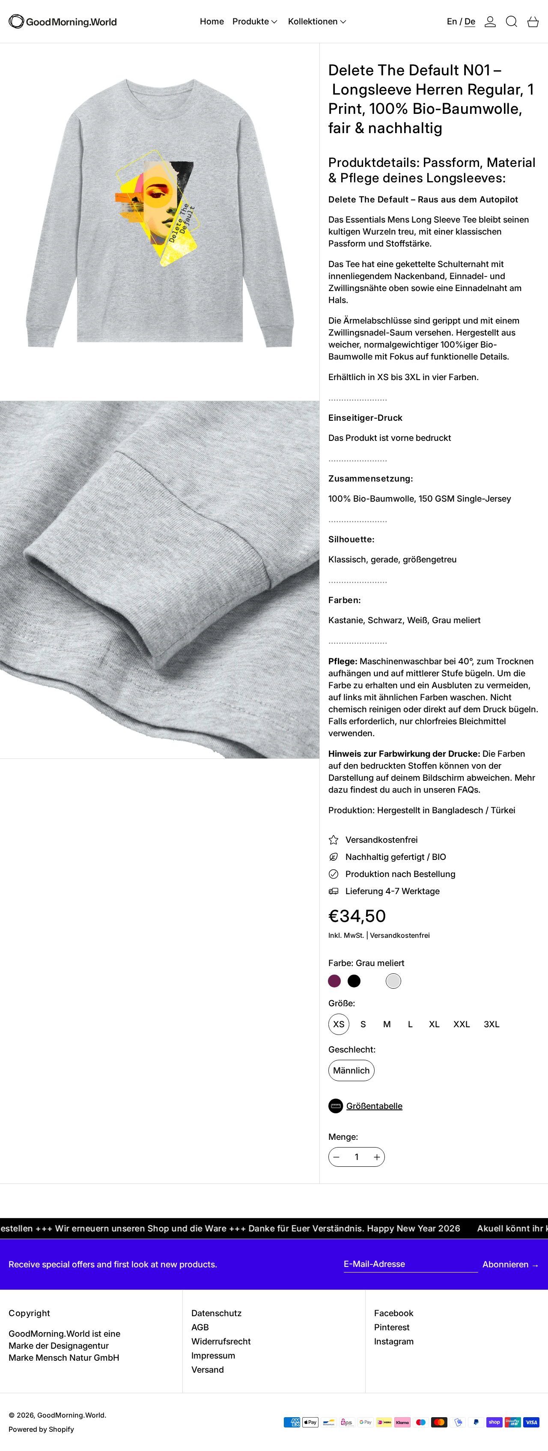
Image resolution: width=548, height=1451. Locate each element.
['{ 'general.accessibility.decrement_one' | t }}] (336, 1157)
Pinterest (392, 1327)
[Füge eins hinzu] (377, 1157)
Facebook (394, 1313)
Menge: (343, 1137)
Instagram (394, 1341)
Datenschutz (216, 1313)
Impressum (213, 1355)
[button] (511, 21)
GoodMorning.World (70, 1415)
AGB (200, 1327)
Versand (207, 1370)
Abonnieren (505, 1264)
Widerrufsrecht (221, 1341)
